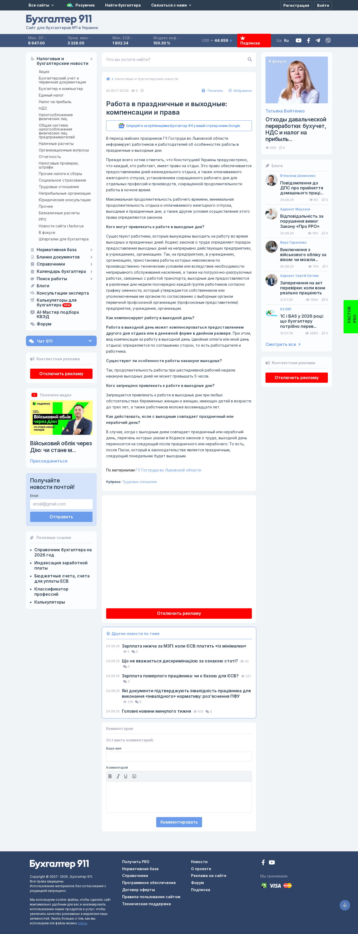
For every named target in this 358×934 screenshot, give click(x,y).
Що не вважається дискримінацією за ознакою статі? (180, 660)
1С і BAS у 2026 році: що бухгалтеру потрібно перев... (302, 321)
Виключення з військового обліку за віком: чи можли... (303, 254)
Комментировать (179, 822)
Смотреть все (281, 344)
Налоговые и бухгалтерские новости (62, 61)
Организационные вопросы (64, 150)
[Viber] (328, 40)
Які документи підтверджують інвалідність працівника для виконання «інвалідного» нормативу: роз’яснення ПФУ (186, 693)
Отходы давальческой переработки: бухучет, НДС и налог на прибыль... (295, 129)
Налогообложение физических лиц (56, 116)
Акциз (44, 71)
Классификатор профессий (51, 591)
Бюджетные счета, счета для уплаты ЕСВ (62, 578)
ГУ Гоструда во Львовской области (153, 470)
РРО (42, 219)
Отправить (61, 516)
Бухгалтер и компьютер (61, 88)
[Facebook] (309, 40)
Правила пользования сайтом (151, 896)
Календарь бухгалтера (61, 271)
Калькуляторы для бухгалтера (57, 302)
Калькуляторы (49, 602)
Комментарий (117, 767)
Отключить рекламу (61, 373)
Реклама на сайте (208, 875)
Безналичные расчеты (59, 213)
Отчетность (50, 156)
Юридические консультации (65, 200)
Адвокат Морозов (295, 209)
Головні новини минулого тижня (157, 711)
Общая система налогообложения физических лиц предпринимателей (57, 131)
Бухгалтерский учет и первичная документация (62, 80)
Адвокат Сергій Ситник (299, 276)
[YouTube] (271, 863)
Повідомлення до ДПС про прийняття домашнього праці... (301, 188)
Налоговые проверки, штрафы (59, 165)
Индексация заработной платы (61, 565)
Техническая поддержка (146, 904)
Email (34, 496)
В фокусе (47, 232)
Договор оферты (138, 889)
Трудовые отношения (59, 186)
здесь (82, 923)
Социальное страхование (62, 180)
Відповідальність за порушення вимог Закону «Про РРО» (301, 221)
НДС (43, 108)
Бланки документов (58, 257)
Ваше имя (113, 748)
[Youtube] (298, 40)
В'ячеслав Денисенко (298, 176)
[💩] (134, 776)
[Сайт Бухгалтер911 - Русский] (59, 864)
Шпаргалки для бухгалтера (64, 239)
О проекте (201, 869)
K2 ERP (285, 309)
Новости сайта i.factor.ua (61, 226)
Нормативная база (57, 249)
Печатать (215, 90)
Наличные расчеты (56, 143)
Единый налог (51, 95)
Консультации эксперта (63, 293)
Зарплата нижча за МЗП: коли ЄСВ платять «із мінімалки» (184, 646)
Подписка (250, 43)
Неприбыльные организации (65, 193)
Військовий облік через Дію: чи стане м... (61, 446)
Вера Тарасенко (293, 242)
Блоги (43, 286)
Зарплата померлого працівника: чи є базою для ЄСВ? (181, 675)
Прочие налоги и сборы (60, 173)
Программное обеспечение (149, 882)
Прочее (46, 206)
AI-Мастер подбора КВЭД (58, 314)
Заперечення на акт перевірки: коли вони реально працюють (302, 287)
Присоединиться (48, 461)
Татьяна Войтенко (285, 111)
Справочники (51, 264)
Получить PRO (135, 861)
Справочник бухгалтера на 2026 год (63, 552)
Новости (199, 861)
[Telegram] (318, 40)
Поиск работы (52, 279)
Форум (44, 324)
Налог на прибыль (55, 101)
